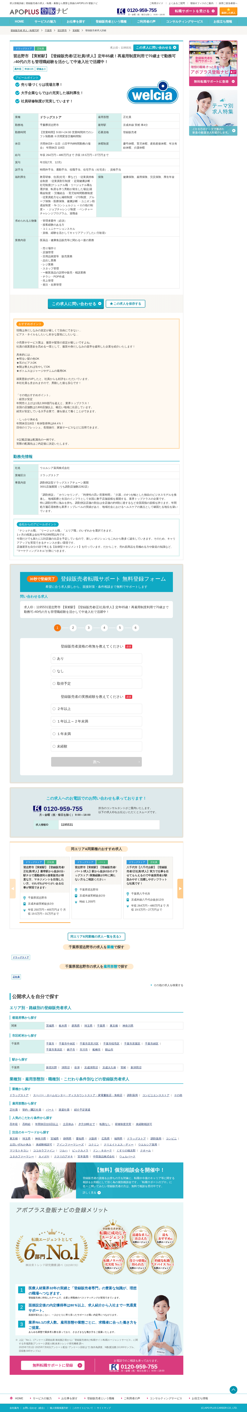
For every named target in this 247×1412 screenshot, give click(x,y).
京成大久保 (109, 1067)
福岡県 (118, 1138)
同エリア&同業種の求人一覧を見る (94, 936)
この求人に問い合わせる (154, 47)
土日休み (68, 1124)
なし (60, 671)
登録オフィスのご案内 (201, 3)
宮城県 (55, 1138)
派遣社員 (64, 1109)
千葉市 (50, 1043)
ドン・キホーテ (102, 1150)
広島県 (106, 1138)
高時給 (26, 1124)
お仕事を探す (76, 21)
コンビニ (171, 1138)
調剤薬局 (132, 1095)
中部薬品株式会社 (104, 1156)
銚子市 (71, 1049)
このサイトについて (82, 1408)
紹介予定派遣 (82, 1109)
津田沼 (66, 1067)
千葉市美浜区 (54, 1049)
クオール (145, 1150)
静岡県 (67, 1138)
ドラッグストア (21, 957)
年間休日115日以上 (46, 1124)
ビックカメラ (80, 1150)
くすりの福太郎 (126, 1150)
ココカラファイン (44, 1150)
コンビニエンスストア (155, 1095)
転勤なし (105, 1124)
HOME (19, 21)
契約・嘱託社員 (31, 1109)
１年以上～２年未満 (72, 721)
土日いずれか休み (20, 1144)
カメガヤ (44, 1156)
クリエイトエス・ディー (119, 1144)
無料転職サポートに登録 (53, 1365)
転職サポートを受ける (192, 11)
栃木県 (63, 1025)
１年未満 (64, 734)
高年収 (14, 1124)
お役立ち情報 (223, 21)
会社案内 (14, 1408)
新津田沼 (136, 1067)
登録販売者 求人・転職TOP (25, 30)
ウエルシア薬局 (147, 1144)
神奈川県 (128, 1025)
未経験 (62, 746)
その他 (178, 1095)
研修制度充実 (123, 1124)
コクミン (93, 1144)
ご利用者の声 (146, 21)
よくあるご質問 (177, 3)
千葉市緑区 (151, 1043)
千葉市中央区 (67, 1043)
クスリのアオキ (63, 1156)
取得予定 (64, 683)
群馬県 (76, 1025)
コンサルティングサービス (184, 21)
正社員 (16, 977)
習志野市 (62, 30)
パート (50, 1109)
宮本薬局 (83, 1156)
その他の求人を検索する (168, 985)
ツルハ (63, 1150)
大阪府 (93, 1138)
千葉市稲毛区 (111, 1043)
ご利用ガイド (156, 3)
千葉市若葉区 (132, 1043)
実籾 (123, 1067)
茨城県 (50, 1025)
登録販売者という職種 (111, 21)
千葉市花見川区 (89, 1043)
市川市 (84, 1049)
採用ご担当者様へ (228, 3)
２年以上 (64, 709)
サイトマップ (104, 1408)
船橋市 (96, 1049)
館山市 (109, 1049)
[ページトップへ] (233, 1390)
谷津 (77, 1067)
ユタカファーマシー (22, 1156)
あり (60, 658)
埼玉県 (88, 1025)
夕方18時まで (86, 1124)
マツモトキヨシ (19, 1150)
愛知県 (80, 1138)
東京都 (114, 1025)
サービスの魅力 (45, 21)
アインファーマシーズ (70, 1144)
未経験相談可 (144, 1124)
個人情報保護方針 (59, 1408)
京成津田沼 (91, 1067)
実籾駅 (76, 30)
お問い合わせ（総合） (34, 1408)
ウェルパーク (127, 1156)
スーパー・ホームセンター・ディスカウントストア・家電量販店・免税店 (77, 1095)
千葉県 (48, 30)
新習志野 (51, 1067)
